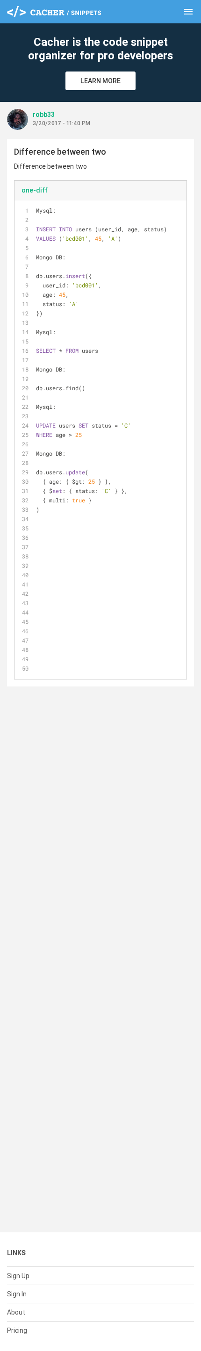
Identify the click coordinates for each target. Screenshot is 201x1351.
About (16, 1312)
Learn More (100, 81)
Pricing (17, 1330)
